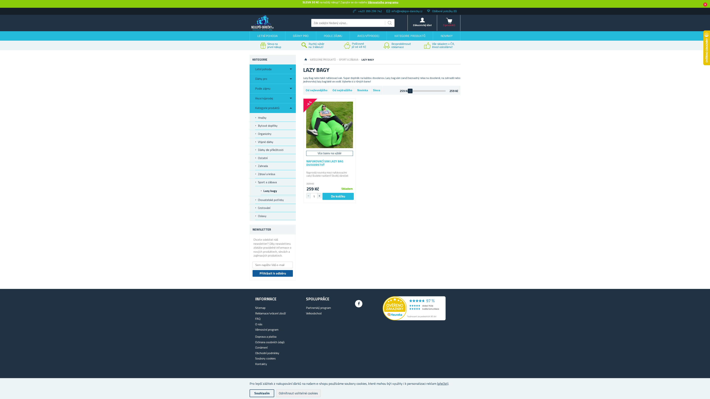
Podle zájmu (333, 36)
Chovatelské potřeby (271, 200)
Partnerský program (318, 308)
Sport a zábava (267, 182)
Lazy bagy (270, 191)
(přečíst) (442, 383)
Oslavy (262, 216)
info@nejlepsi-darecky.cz (407, 11)
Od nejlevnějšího (316, 90)
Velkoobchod (314, 313)
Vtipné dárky (265, 142)
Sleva (376, 90)
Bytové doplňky (268, 125)
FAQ (258, 318)
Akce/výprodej (368, 36)
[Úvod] (306, 59)
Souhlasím (262, 393)
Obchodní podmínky (267, 353)
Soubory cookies (265, 358)
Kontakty (261, 364)
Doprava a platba (265, 336)
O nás (258, 324)
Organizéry (264, 134)
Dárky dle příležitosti (270, 150)
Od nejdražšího (342, 90)
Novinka (362, 90)
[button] (319, 195)
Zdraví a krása (266, 174)
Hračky (262, 117)
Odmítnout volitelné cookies (298, 393)
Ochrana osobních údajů (270, 342)
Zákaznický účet (422, 25)
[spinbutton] (314, 196)
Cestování (264, 208)
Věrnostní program (266, 329)
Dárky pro (301, 36)
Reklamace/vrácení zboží (270, 313)
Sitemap (260, 308)
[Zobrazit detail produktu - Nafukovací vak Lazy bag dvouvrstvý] (330, 125)
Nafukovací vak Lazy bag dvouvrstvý (324, 163)
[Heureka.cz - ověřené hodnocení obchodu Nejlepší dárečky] (414, 319)
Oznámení (261, 347)
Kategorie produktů (409, 36)
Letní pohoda (267, 36)
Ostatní (263, 158)
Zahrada (263, 166)
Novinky (447, 36)
